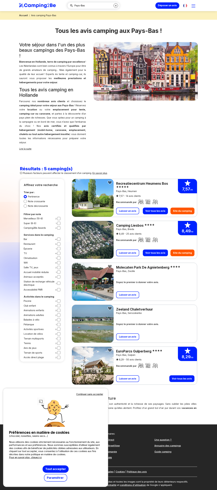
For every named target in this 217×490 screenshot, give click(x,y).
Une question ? (163, 439)
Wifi (26, 262)
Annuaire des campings (167, 445)
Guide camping (162, 451)
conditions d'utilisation (133, 485)
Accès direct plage (34, 357)
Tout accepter (55, 469)
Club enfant (30, 305)
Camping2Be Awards (35, 227)
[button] (185, 6)
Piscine (27, 301)
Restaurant (29, 244)
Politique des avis (137, 471)
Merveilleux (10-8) (33, 218)
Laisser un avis (127, 211)
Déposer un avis (167, 5)
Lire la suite (25, 148)
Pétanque (29, 324)
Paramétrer (55, 478)
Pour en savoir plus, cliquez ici (25, 457)
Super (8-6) (30, 223)
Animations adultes (34, 315)
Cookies (120, 471)
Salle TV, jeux (31, 267)
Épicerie (28, 248)
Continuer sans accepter (89, 394)
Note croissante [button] (36, 201)
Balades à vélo (31, 319)
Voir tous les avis (155, 211)
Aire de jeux (30, 348)
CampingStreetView (108, 445)
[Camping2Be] (37, 6)
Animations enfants (34, 310)
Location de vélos (33, 333)
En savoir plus (99, 173)
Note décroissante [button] (38, 206)
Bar (25, 239)
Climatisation (30, 258)
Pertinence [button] (34, 196)
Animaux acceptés (34, 276)
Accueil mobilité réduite (36, 272)
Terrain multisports (34, 338)
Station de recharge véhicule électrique (39, 283)
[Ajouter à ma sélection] (110, 182)
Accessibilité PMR (33, 289)
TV (25, 253)
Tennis (27, 343)
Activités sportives (34, 329)
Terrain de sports (33, 352)
